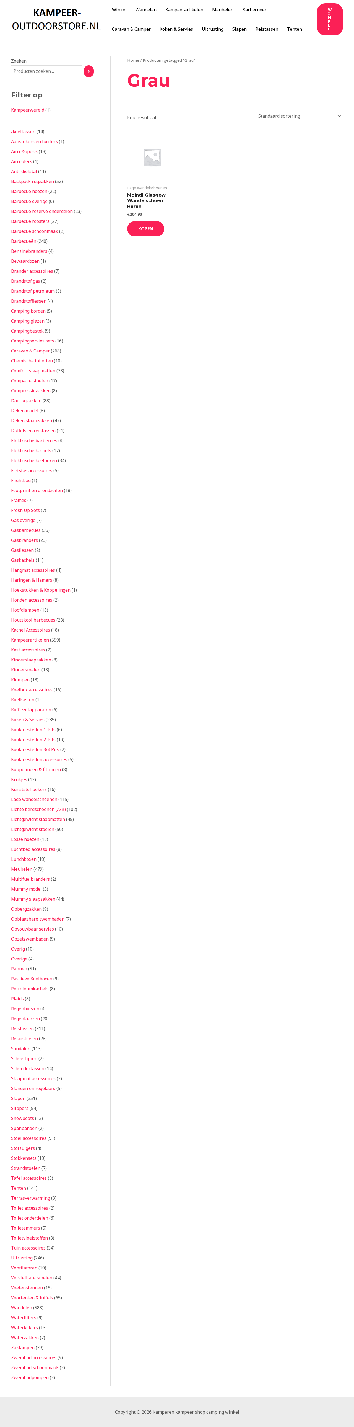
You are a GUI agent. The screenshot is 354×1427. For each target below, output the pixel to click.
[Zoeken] (89, 71)
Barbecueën (254, 10)
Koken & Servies (176, 29)
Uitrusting (212, 29)
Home (133, 60)
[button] (330, 19)
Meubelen (222, 10)
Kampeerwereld (27, 110)
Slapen (239, 29)
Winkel (119, 10)
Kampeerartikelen (184, 10)
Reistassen (267, 29)
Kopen (145, 229)
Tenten (294, 29)
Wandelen (146, 10)
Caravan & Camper (131, 29)
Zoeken (19, 61)
